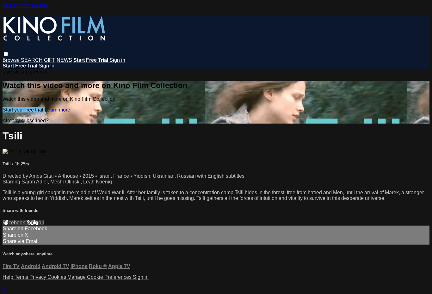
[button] (6, 54)
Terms (22, 277)
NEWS (64, 60)
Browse (12, 60)
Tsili (7, 164)
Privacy (38, 277)
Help (9, 277)
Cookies (57, 277)
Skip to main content (25, 5)
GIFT (49, 60)
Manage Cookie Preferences (100, 277)
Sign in (117, 60)
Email (37, 222)
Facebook (14, 222)
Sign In (46, 65)
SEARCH (32, 60)
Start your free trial (24, 109)
